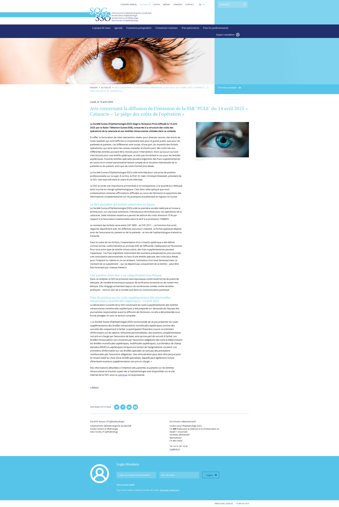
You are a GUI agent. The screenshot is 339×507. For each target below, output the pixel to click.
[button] (116, 407)
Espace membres (225, 34)
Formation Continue (167, 27)
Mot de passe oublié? (126, 484)
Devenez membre (227, 87)
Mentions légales (224, 503)
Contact (189, 4)
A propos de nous (101, 27)
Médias (166, 4)
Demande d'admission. (169, 490)
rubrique (122, 374)
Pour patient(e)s (190, 27)
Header (93, 87)
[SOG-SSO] (222, 139)
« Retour (94, 387)
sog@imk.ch (175, 449)
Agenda (118, 27)
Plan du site (242, 503)
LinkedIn (177, 4)
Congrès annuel (128, 4)
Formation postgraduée (139, 27)
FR (204, 4)
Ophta (156, 4)
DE (200, 4)
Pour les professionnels (215, 27)
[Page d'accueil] (121, 14)
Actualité (145, 4)
